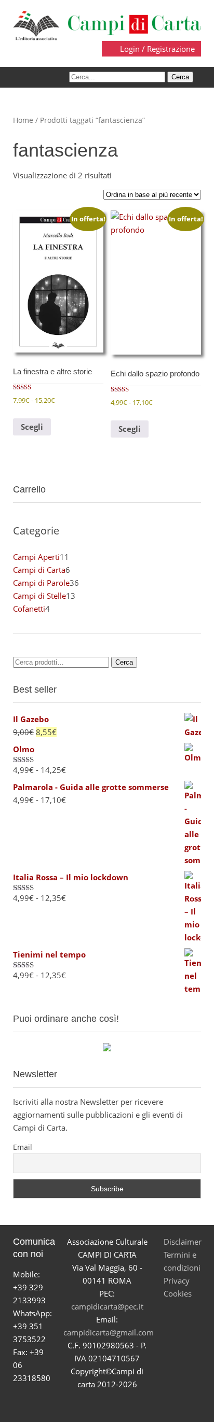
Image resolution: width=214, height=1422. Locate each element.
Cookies (178, 1293)
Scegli (32, 426)
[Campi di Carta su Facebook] (70, 1403)
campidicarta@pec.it (107, 1306)
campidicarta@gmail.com (108, 1332)
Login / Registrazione (156, 49)
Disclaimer (183, 1241)
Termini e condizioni (182, 1261)
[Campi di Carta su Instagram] (119, 1403)
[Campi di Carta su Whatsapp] (143, 1403)
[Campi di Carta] (107, 24)
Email (22, 1147)
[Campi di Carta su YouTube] (95, 1403)
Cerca (124, 662)
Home (23, 120)
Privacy (177, 1280)
